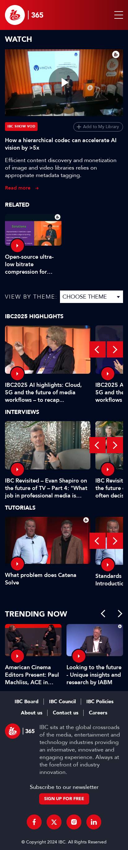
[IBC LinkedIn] (93, 821)
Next (115, 349)
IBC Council (62, 701)
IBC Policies (99, 701)
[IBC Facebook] (34, 821)
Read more (17, 188)
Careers (98, 712)
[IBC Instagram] (73, 821)
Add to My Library (101, 127)
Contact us (65, 712)
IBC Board (27, 701)
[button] (117, 15)
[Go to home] (24, 15)
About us (31, 712)
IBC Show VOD (21, 126)
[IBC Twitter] (54, 821)
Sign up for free (64, 799)
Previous (97, 349)
